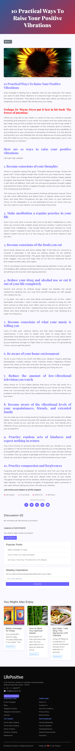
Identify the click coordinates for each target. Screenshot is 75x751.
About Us (42, 702)
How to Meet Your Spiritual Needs (21, 555)
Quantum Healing (10, 732)
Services (7, 715)
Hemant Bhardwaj (46, 722)
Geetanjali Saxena (45, 729)
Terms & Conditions (46, 708)
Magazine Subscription (12, 712)
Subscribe (37, 584)
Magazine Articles (10, 708)
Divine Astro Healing (11, 726)
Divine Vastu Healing (11, 722)
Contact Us (43, 705)
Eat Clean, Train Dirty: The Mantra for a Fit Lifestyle (27, 560)
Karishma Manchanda (47, 732)
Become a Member (11, 696)
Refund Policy (44, 715)
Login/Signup (10, 538)
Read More (10, 646)
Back (8, 42)
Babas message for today (17, 550)
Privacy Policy (44, 712)
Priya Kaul (42, 735)
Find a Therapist (10, 702)
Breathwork (8, 735)
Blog (5, 705)
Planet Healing (9, 729)
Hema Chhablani (45, 726)
